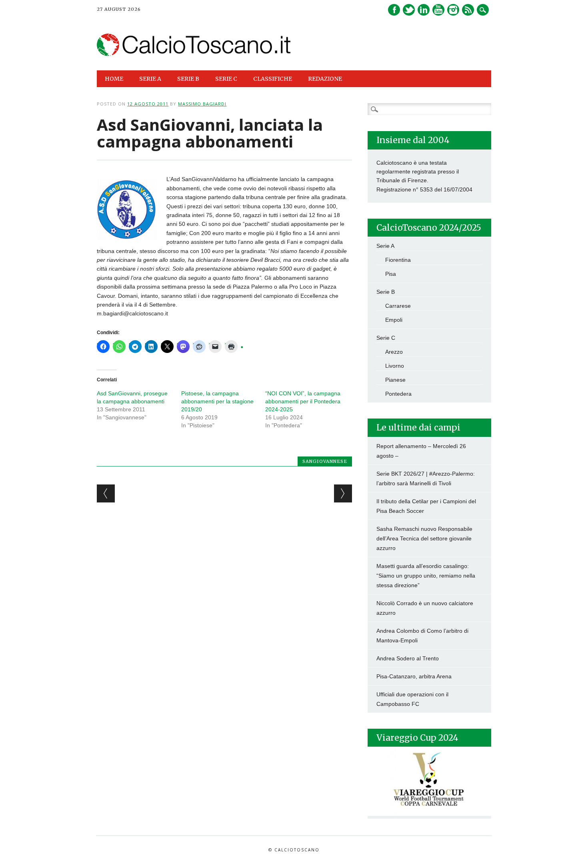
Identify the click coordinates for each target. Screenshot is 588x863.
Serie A (385, 246)
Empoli (393, 320)
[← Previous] (106, 493)
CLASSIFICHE (272, 78)
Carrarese (398, 306)
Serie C (385, 338)
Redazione (325, 78)
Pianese (395, 380)
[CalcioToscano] (194, 54)
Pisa (390, 274)
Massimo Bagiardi (202, 104)
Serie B (385, 292)
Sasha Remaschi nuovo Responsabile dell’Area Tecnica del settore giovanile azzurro (424, 538)
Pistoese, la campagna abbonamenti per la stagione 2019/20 (217, 401)
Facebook (394, 10)
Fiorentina (398, 260)
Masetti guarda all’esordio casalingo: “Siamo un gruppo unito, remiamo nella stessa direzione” (425, 575)
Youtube (438, 10)
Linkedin (424, 10)
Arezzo (394, 352)
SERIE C (226, 78)
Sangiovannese (324, 461)
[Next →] (343, 493)
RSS (468, 10)
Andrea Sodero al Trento (407, 658)
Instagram (453, 10)
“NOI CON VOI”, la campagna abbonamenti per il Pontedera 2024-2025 (302, 401)
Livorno (394, 366)
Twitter (409, 10)
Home (114, 78)
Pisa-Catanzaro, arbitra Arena (414, 676)
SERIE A (150, 78)
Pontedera (398, 394)
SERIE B (188, 78)
